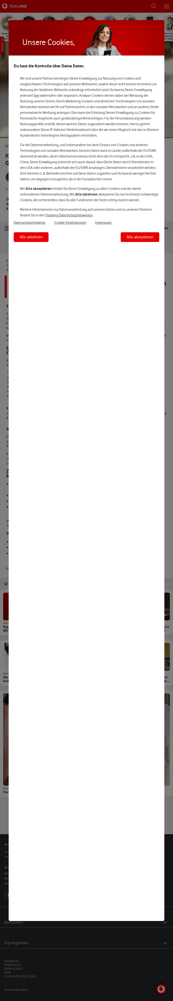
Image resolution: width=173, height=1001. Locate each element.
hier (36, 95)
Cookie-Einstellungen (70, 222)
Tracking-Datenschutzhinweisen (69, 215)
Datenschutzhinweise (30, 222)
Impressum (103, 222)
